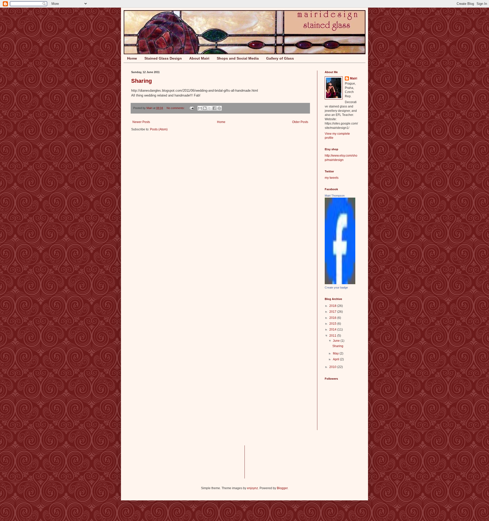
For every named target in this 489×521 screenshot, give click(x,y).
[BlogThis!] (204, 108)
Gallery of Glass (280, 58)
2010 (333, 367)
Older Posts (300, 122)
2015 (333, 323)
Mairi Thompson (335, 195)
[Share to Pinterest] (219, 108)
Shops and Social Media (238, 58)
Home (132, 58)
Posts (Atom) (159, 129)
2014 (333, 329)
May (336, 353)
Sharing (141, 81)
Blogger (282, 488)
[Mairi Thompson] (340, 283)
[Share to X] (209, 108)
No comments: (176, 107)
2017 (333, 311)
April (336, 359)
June (337, 340)
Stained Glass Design (163, 58)
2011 (333, 335)
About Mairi (199, 58)
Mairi (353, 78)
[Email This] (199, 108)
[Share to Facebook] (214, 108)
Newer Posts (141, 122)
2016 (333, 318)
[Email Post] (191, 107)
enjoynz (252, 488)
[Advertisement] (264, 461)
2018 (333, 306)
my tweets (331, 178)
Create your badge (336, 287)
